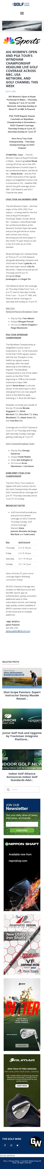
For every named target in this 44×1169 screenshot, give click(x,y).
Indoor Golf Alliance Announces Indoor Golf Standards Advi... (22, 777)
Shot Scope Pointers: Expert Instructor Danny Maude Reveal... (22, 695)
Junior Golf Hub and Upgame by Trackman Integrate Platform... (22, 736)
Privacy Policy (14, 1161)
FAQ (5, 1161)
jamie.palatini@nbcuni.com (18, 631)
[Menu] (22, 13)
